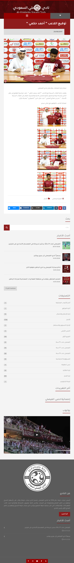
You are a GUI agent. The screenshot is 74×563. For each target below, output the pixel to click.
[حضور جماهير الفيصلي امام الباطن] (37, 435)
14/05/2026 (56, 258)
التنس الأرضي (65, 331)
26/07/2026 (56, 247)
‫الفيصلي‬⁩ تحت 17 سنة (63, 348)
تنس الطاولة (65, 365)
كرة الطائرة (66, 370)
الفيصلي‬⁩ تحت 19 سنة (63, 353)
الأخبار (46, 199)
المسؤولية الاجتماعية (63, 359)
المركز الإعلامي (57, 199)
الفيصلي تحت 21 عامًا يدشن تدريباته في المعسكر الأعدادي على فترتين (35, 244)
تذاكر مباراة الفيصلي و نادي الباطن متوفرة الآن (43, 267)
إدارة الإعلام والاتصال (63, 314)
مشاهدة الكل (11, 288)
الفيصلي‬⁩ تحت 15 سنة (63, 342)
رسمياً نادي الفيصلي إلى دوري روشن (47, 256)
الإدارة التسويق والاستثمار (61, 325)
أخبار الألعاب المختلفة (63, 303)
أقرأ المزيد (64, 514)
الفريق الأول (66, 337)
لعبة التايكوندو (65, 382)
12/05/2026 (56, 270)
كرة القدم (67, 376)
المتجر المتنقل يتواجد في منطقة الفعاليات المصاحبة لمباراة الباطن (35, 279)
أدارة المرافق (66, 308)
